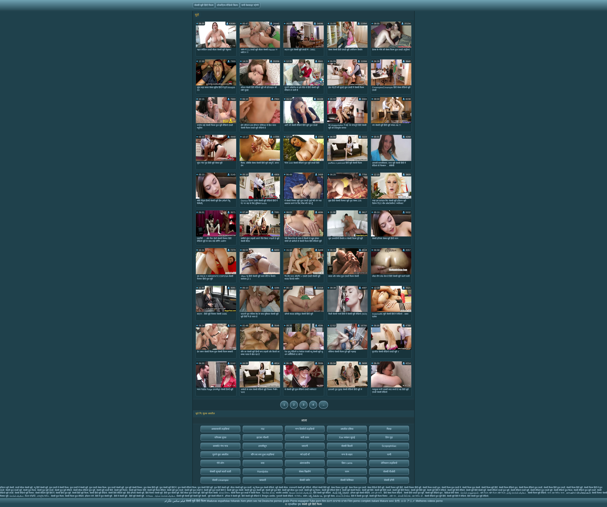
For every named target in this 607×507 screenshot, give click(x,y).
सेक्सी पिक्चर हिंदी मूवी (412, 487)
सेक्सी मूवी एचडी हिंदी (104, 490)
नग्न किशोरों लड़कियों (304, 429)
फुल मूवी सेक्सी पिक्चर (133, 487)
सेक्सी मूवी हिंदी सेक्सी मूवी (476, 490)
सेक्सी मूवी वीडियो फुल (434, 493)
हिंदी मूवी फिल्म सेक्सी (209, 493)
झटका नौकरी (263, 437)
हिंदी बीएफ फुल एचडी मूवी (190, 493)
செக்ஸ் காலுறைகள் (470, 493)
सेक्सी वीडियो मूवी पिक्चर (24, 493)
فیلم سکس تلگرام (175, 500)
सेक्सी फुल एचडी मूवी (14, 490)
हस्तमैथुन (262, 446)
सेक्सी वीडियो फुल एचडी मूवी (541, 490)
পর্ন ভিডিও (298, 496)
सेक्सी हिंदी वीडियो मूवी (117, 493)
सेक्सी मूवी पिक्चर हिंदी (137, 490)
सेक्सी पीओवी (389, 471)
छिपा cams (347, 463)
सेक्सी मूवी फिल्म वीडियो (156, 490)
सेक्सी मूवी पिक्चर (121, 490)
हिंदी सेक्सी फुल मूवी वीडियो (477, 496)
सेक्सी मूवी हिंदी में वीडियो (436, 490)
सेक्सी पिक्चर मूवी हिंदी (394, 487)
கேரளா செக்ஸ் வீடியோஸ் (300, 493)
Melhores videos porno (429, 500)
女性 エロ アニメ (405, 500)
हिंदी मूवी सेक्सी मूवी (137, 496)
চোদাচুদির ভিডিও (43, 496)
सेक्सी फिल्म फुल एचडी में (451, 487)
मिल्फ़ (389, 429)
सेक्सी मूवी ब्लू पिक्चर (312, 490)
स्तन (347, 471)
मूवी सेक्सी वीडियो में (216, 496)
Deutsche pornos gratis (275, 500)
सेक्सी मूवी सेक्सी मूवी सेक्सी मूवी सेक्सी (191, 496)
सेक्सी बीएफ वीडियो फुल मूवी (84, 490)
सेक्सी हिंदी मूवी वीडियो (98, 493)
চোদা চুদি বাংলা (376, 493)
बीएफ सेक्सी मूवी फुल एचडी (240, 487)
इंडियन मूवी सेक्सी (7, 487)
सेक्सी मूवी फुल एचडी (175, 490)
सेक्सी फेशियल (347, 480)
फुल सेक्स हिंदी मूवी (151, 487)
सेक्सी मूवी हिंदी (367, 490)
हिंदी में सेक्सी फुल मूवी (359, 496)
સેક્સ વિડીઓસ (343, 496)
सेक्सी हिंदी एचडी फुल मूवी (414, 493)
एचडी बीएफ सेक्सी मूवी (24, 487)
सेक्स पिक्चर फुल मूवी (339, 487)
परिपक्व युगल (220, 437)
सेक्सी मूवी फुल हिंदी (273, 490)
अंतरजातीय (305, 463)
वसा (262, 463)
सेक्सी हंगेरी (389, 480)
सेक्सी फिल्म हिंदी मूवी (574, 487)
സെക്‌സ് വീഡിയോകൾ (578, 493)
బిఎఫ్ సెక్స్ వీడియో (341, 493)
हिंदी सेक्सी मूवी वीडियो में (251, 496)
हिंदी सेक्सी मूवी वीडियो (322, 493)
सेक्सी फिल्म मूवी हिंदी (489, 487)
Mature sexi (387, 500)
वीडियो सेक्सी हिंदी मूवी (321, 487)
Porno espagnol (299, 500)
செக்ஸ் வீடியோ (17, 496)
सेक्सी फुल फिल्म (29, 490)
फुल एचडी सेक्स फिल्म (97, 487)
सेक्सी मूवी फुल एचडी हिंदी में (215, 490)
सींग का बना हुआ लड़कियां (262, 454)
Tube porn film (317, 500)
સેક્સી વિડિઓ (404, 496)
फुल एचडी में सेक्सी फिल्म (59, 487)
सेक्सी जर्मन (305, 480)
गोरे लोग (220, 463)
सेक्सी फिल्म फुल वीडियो (74, 496)
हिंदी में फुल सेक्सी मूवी (104, 496)
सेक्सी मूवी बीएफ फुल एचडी (292, 490)
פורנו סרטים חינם (337, 500)
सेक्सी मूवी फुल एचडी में (193, 490)
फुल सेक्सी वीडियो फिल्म (187, 487)
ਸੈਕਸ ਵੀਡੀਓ (30, 496)
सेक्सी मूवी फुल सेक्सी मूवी (254, 490)
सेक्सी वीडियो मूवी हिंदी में (44, 493)
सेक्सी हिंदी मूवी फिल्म (80, 493)
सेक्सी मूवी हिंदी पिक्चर (401, 490)
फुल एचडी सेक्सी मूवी (116, 487)
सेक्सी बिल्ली (347, 446)
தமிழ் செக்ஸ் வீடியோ (517, 493)
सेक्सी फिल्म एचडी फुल (431, 487)
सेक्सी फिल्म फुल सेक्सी (471, 487)
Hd (262, 429)
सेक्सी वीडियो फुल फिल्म (563, 490)
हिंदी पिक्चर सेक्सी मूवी (154, 493)
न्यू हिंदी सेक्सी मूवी (41, 487)
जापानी (305, 446)
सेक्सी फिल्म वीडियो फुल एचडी (530, 487)
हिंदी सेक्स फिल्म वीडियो (393, 493)
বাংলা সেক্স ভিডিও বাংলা (556, 493)
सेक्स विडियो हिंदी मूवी (375, 487)
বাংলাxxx (149, 496)
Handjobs (262, 471)
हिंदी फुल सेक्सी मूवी (171, 493)
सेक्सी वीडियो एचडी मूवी (520, 490)
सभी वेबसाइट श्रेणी (250, 5)
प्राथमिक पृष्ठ (295, 504)
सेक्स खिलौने (305, 471)
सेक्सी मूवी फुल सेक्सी (235, 490)
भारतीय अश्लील (282, 493)
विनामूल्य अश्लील (268, 496)
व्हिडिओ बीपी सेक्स (451, 493)
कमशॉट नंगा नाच (220, 446)
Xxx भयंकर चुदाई (347, 437)
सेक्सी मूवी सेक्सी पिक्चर (351, 490)
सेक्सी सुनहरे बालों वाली (220, 471)
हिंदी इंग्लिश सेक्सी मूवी (135, 493)
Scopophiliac (389, 446)
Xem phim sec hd (251, 500)
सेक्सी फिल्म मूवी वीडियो (537, 493)
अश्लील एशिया (346, 429)
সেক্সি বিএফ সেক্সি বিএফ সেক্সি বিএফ (492, 493)
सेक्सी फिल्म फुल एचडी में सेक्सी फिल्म (246, 493)
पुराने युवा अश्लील (220, 454)
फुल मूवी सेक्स (329, 496)
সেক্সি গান (393, 496)
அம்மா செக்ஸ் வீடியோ (165, 496)
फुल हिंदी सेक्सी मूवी (221, 487)
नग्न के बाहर (347, 454)
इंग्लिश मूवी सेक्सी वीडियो (360, 493)
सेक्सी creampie (220, 480)
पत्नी (389, 454)
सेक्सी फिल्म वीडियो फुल (508, 487)
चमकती (262, 480)
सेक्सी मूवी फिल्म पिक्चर (378, 496)
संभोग (305, 496)
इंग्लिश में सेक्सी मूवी (232, 496)
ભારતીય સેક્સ (268, 493)
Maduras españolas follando (223, 500)
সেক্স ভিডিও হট (417, 496)
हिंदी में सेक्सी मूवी (121, 496)
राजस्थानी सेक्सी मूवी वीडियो (300, 487)
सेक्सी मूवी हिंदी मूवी (418, 490)
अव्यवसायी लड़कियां (220, 429)
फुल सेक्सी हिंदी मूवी (205, 487)
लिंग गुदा (389, 437)
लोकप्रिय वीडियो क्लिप (227, 5)
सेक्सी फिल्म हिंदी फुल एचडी (554, 487)
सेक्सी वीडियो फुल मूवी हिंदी (435, 496)
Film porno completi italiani (363, 500)
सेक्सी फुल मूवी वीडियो (63, 490)
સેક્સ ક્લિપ (224, 493)
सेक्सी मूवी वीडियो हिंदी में (331, 490)
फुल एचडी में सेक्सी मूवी (79, 487)
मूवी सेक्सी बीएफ (281, 487)
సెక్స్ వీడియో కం (315, 496)
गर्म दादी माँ (305, 454)
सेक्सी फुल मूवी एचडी (45, 490)
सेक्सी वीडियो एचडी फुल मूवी (498, 490)
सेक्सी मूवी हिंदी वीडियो (456, 490)
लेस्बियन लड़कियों (389, 463)
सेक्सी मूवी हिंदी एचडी (383, 490)
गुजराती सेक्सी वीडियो (284, 496)
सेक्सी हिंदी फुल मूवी (63, 493)
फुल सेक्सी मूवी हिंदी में (167, 487)
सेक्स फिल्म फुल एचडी (357, 487)
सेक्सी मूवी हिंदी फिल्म (203, 5)
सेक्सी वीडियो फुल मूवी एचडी (585, 490)
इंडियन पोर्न (89, 496)
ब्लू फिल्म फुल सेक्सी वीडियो (263, 487)
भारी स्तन (304, 437)
